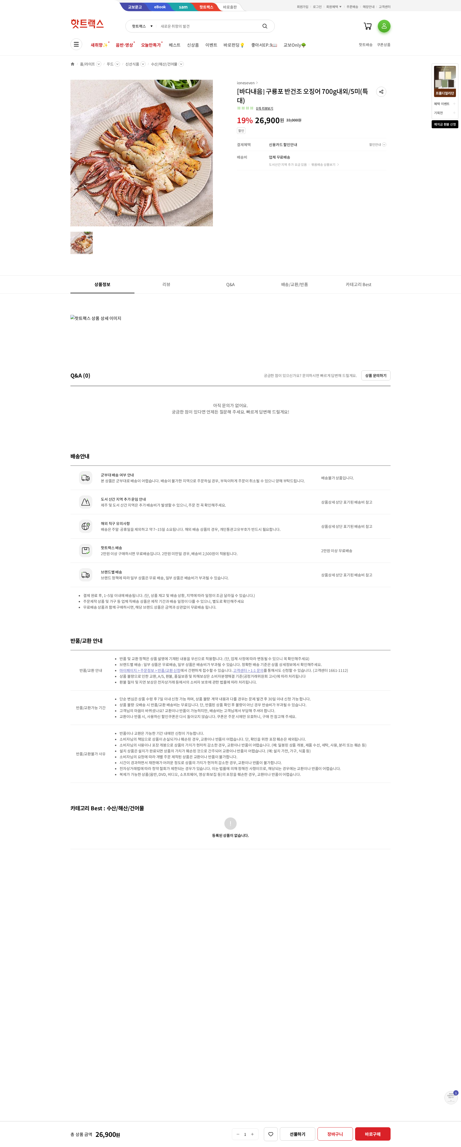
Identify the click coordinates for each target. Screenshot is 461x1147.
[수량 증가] (252, 1134)
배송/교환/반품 (294, 284)
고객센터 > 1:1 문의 (248, 670)
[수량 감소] (237, 1134)
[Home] (72, 64)
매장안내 (369, 6)
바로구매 (373, 1134)
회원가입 (303, 6)
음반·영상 (124, 45)
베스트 (175, 45)
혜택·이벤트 (442, 103)
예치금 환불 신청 (445, 124)
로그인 (317, 6)
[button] (381, 92)
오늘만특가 (151, 45)
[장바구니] (367, 26)
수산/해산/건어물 (164, 64)
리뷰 (166, 284)
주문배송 (352, 6)
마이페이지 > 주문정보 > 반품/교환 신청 (150, 670)
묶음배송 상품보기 (323, 164)
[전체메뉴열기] (76, 44)
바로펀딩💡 (234, 45)
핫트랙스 (139, 26)
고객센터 (385, 6)
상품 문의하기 (376, 375)
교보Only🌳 (295, 45)
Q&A (230, 284)
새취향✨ (99, 45)
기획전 (438, 112)
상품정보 (102, 284)
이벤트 (211, 45)
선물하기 (297, 1134)
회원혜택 (332, 6)
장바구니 (335, 1134)
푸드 (110, 64)
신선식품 (132, 64)
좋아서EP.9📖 (264, 45)
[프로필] (384, 26)
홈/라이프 (87, 64)
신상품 (193, 45)
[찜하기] (271, 1134)
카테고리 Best (358, 284)
